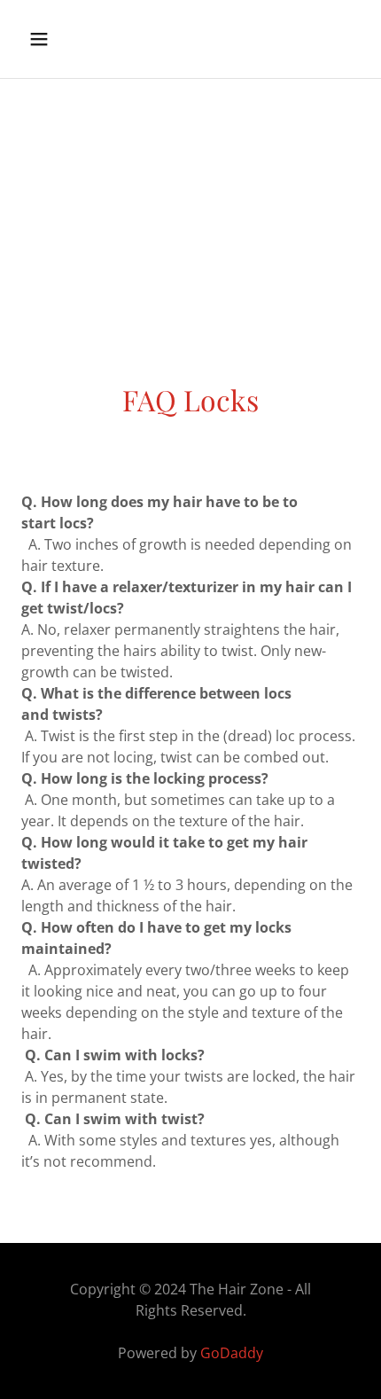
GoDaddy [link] (231, 1353)
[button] (59, 39)
